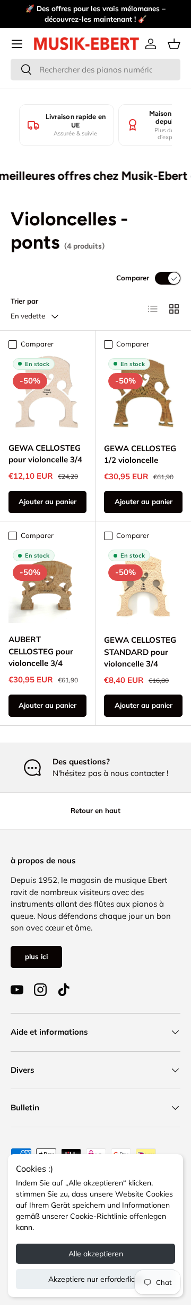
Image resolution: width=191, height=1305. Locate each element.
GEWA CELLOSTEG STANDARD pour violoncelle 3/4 (140, 652)
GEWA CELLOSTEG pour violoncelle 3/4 (45, 454)
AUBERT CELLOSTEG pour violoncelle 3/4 (40, 651)
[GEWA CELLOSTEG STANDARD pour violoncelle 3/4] (143, 584)
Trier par (24, 301)
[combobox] (95, 69)
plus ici (36, 956)
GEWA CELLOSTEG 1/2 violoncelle (140, 454)
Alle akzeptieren (95, 1253)
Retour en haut (95, 810)
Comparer (132, 277)
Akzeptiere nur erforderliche (95, 1279)
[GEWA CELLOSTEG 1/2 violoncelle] (143, 393)
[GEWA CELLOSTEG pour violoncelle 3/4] (47, 393)
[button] (174, 44)
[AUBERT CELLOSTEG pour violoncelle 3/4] (47, 584)
